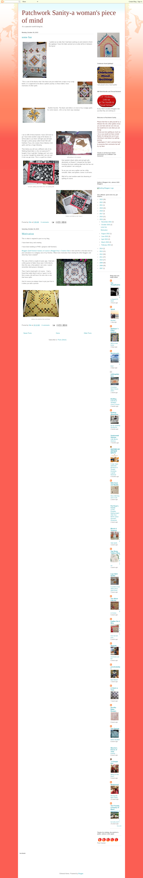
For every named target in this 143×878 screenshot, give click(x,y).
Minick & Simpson (114, 529)
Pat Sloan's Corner (114, 507)
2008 (101, 265)
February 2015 (106, 245)
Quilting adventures (114, 413)
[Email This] (57, 222)
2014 (101, 248)
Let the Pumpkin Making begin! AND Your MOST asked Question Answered (115, 515)
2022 (101, 202)
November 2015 (106, 222)
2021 (101, 205)
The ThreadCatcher (115, 284)
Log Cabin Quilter (114, 575)
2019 (101, 208)
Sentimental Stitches (115, 436)
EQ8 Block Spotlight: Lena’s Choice (115, 402)
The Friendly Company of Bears (115, 807)
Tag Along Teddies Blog (115, 552)
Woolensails (115, 353)
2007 (101, 268)
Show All (119, 826)
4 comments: (46, 325)
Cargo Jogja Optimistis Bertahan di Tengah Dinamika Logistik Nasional (114, 469)
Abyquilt (113, 646)
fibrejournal (115, 784)
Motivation (28, 233)
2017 (101, 214)
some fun (27, 37)
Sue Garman (115, 728)
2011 (101, 257)
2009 (101, 263)
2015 (101, 219)
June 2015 (104, 236)
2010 (101, 260)
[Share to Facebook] (63, 222)
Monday (113, 320)
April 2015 (104, 239)
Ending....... (114, 753)
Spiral (113, 309)
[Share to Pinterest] (65, 222)
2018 (101, 211)
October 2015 (105, 224)
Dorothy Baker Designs (113, 709)
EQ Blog (113, 399)
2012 (101, 254)
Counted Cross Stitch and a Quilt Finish (115, 588)
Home (58, 333)
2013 (101, 251)
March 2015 (105, 242)
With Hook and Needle (114, 484)
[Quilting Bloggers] (105, 188)
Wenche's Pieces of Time (114, 749)
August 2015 (105, 233)
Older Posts (88, 333)
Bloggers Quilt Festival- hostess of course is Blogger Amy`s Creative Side (46, 251)
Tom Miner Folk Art (114, 599)
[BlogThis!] (59, 222)
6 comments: (45, 222)
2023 (101, 199)
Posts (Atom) (62, 340)
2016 (101, 216)
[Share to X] (61, 222)
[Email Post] (52, 222)
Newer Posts (27, 333)
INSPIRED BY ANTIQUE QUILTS (115, 451)
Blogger (80, 873)
